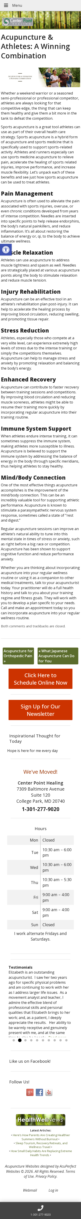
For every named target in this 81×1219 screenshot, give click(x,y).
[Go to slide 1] (13, 1040)
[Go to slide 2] (19, 1040)
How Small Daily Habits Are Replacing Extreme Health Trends (41, 1153)
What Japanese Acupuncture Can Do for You (56, 656)
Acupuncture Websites (22, 1166)
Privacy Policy (46, 1176)
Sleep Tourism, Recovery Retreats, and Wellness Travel (42, 1145)
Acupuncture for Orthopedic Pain (18, 656)
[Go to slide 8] (54, 1040)
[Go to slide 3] (25, 1040)
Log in (53, 1190)
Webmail (30, 1190)
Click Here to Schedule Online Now (40, 678)
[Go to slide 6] (43, 1040)
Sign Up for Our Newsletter (40, 710)
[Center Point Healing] (40, 20)
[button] (6, 250)
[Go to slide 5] (37, 1040)
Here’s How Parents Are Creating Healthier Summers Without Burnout (41, 1137)
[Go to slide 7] (49, 1040)
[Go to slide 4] (31, 1040)
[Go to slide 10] (66, 1040)
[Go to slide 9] (60, 1040)
